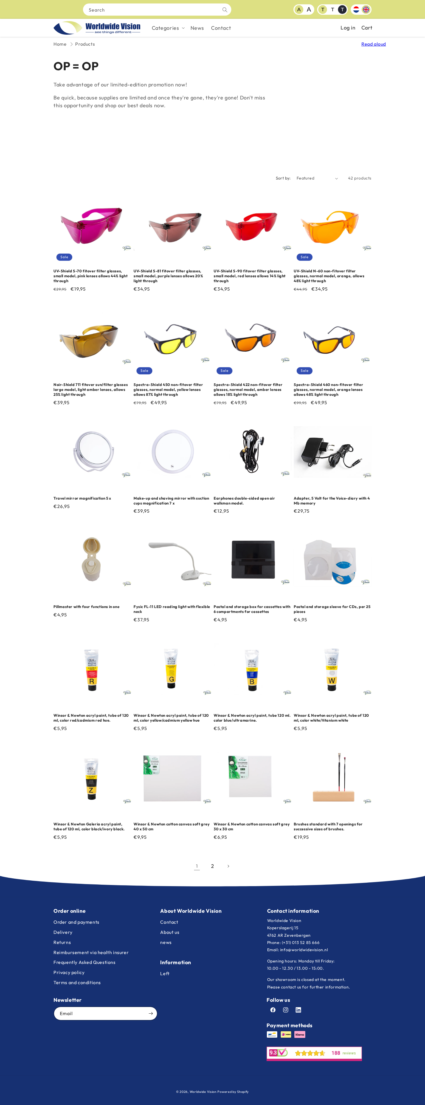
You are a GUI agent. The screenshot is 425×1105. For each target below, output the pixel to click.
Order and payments (76, 922)
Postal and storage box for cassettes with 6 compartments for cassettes (252, 609)
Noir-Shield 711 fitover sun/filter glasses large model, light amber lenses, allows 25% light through (90, 389)
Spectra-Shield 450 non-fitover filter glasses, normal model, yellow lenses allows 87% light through (168, 389)
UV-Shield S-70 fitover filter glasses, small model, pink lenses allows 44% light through (90, 276)
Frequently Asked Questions (84, 962)
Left (164, 973)
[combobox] (157, 9)
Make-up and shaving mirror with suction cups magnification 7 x (171, 500)
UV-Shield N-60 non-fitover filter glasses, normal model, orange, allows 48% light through (329, 276)
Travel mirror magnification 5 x (82, 498)
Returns (62, 942)
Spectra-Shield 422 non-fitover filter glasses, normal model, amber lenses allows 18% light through (248, 389)
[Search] (225, 9)
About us (169, 932)
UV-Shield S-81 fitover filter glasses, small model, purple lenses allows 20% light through (168, 276)
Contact (169, 922)
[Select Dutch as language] (356, 9)
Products (85, 44)
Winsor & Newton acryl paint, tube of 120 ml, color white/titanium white (331, 717)
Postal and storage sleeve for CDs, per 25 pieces (332, 609)
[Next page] (228, 866)
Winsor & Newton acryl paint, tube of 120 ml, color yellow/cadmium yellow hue (171, 717)
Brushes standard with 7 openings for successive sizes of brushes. (328, 826)
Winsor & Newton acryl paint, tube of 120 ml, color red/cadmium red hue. (91, 717)
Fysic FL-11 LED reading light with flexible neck (172, 609)
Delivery (63, 932)
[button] (167, 28)
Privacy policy (68, 972)
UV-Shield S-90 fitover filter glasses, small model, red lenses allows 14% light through (250, 276)
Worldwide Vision (203, 1092)
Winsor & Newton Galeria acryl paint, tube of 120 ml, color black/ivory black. (89, 826)
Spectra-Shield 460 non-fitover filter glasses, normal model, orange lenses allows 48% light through (328, 389)
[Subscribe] (150, 1013)
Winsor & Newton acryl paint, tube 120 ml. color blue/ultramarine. (252, 717)
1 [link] (197, 866)
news (165, 942)
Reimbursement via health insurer (91, 952)
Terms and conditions (77, 982)
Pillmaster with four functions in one (86, 606)
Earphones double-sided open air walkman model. (244, 500)
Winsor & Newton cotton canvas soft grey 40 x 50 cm (172, 826)
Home (59, 44)
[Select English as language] (366, 9)
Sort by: (283, 178)
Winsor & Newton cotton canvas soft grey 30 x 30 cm (252, 826)
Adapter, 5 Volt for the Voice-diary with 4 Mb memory (332, 500)
